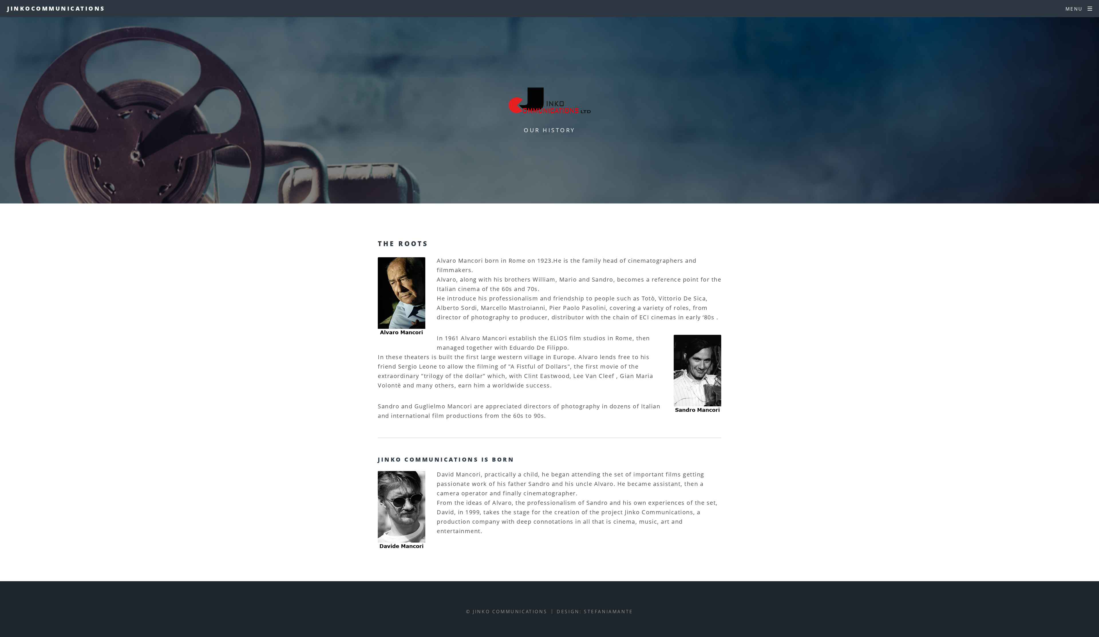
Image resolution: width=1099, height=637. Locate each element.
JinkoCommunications (56, 8)
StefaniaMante (608, 611)
